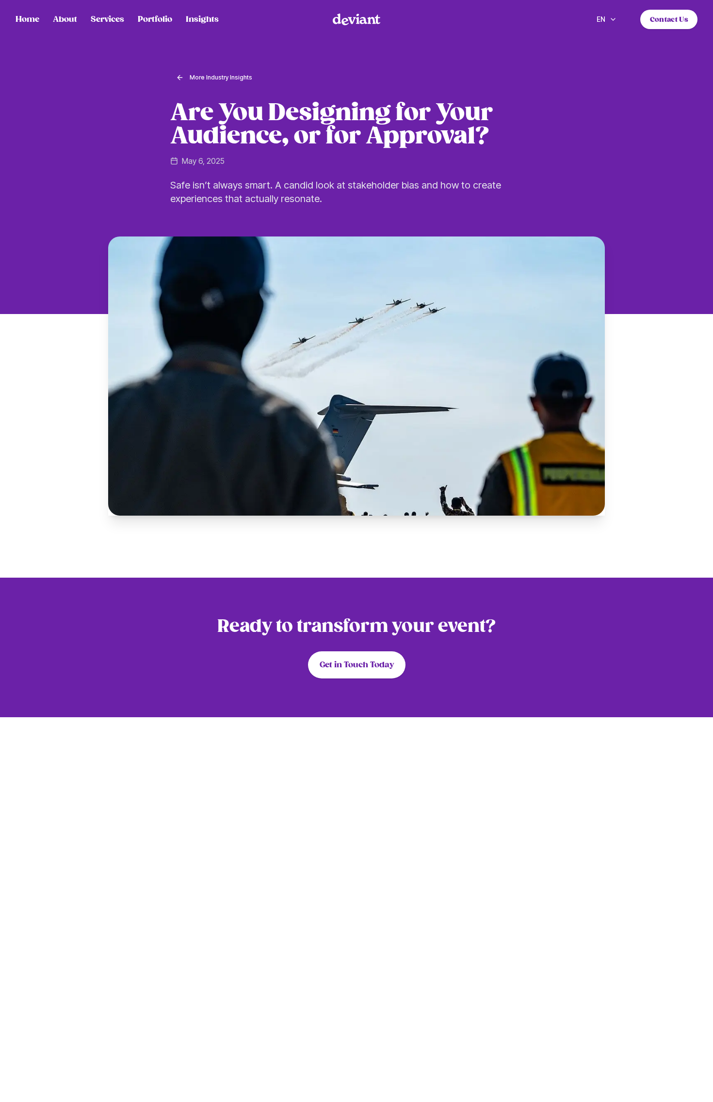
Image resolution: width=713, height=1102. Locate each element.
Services (107, 19)
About (65, 19)
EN (601, 19)
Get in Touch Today (357, 665)
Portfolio (155, 19)
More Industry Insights (221, 77)
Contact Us (669, 19)
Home (27, 19)
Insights (202, 19)
